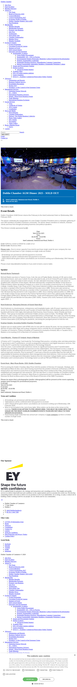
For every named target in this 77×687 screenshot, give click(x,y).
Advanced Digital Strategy (25, 69)
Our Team (12, 12)
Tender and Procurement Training (23, 66)
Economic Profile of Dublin (17, 19)
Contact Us (8, 529)
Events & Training (10, 43)
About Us (8, 10)
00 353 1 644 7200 (13, 512)
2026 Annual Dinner (15, 50)
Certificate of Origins (15, 105)
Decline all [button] (47, 679)
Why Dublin (13, 120)
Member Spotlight (14, 41)
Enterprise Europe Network (17, 91)
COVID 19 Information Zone (14, 522)
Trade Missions (13, 98)
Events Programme (15, 44)
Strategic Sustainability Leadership (28, 60)
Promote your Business (16, 30)
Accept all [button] (30, 679)
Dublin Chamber (6, 1)
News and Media (10, 111)
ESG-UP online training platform (23, 73)
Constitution (9, 527)
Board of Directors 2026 (16, 14)
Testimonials (13, 34)
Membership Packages (16, 28)
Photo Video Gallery (15, 118)
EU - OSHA (13, 93)
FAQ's (11, 127)
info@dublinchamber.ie (14, 510)
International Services (11, 89)
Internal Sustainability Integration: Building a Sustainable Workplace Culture (41, 64)
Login (3, 136)
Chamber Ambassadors (16, 37)
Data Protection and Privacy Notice (16, 534)
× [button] (74, 655)
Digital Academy (18, 68)
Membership (9, 25)
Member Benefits (14, 26)
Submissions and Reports (17, 80)
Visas (10, 103)
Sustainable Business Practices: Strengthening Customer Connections (39, 62)
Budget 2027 (13, 86)
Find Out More (9, 7)
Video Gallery (13, 123)
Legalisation (13, 109)
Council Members (14, 16)
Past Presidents (13, 23)
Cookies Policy (9, 536)
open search (5, 134)
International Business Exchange (19, 100)
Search (22, 132)
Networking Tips (14, 35)
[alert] (38, 670)
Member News (13, 39)
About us (8, 525)
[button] (38, 684)
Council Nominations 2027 (17, 17)
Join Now (8, 5)
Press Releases (13, 112)
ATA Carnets (13, 107)
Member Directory (11, 8)
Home (7, 523)
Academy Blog (17, 71)
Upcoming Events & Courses (18, 46)
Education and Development (18, 51)
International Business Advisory (19, 94)
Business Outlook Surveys (17, 82)
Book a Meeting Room (12, 125)
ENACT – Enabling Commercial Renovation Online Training (32, 77)
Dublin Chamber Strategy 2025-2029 (20, 21)
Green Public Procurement (25, 55)
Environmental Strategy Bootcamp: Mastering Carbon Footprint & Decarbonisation (43, 59)
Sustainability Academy (20, 53)
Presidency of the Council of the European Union (24, 87)
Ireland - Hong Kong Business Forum (21, 96)
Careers (7, 129)
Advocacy (8, 78)
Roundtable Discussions (16, 84)
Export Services (10, 102)
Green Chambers (18, 75)
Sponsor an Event (14, 48)
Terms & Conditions (11, 532)
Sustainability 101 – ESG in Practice (28, 57)
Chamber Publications (16, 114)
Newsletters (12, 121)
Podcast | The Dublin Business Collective (22, 116)
